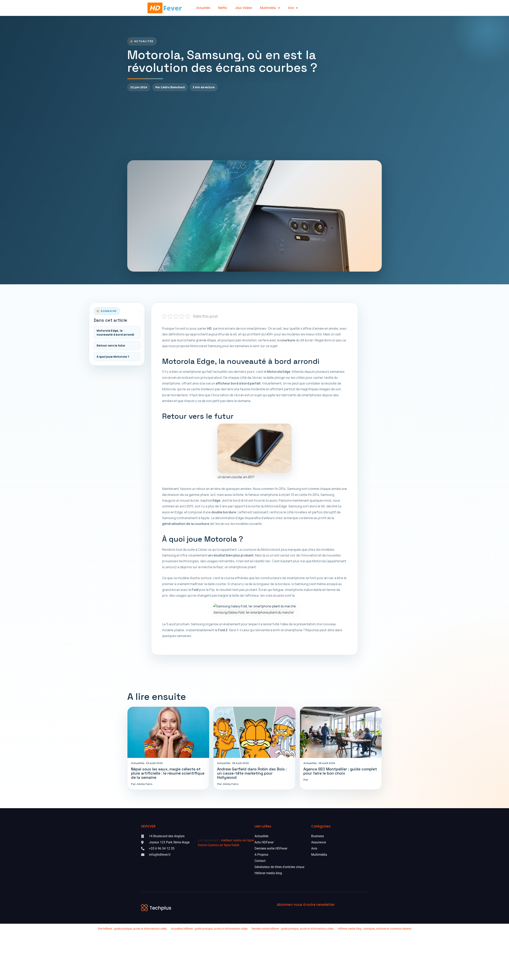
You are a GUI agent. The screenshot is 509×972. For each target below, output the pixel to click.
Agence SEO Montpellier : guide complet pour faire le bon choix (340, 771)
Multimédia (268, 8)
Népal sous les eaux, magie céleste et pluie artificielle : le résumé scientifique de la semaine (167, 773)
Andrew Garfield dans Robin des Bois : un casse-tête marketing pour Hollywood (252, 773)
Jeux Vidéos (243, 8)
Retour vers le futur (111, 345)
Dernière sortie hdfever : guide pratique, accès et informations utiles (293, 928)
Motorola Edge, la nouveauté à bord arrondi (115, 332)
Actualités (203, 8)
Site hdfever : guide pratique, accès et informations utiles (132, 928)
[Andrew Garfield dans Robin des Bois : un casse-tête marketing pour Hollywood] (254, 732)
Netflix (222, 8)
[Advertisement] (254, 125)
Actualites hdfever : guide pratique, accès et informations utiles (209, 928)
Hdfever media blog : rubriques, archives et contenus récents (374, 928)
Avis (291, 8)
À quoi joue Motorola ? (113, 356)
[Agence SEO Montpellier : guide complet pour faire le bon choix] (341, 732)
